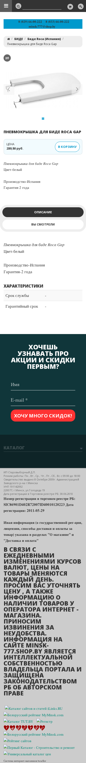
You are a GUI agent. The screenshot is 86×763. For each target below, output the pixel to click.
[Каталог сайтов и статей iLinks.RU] (34, 707)
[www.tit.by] (17, 740)
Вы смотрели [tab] (43, 224)
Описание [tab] (43, 212)
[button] (9, 90)
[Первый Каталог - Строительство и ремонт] (39, 746)
